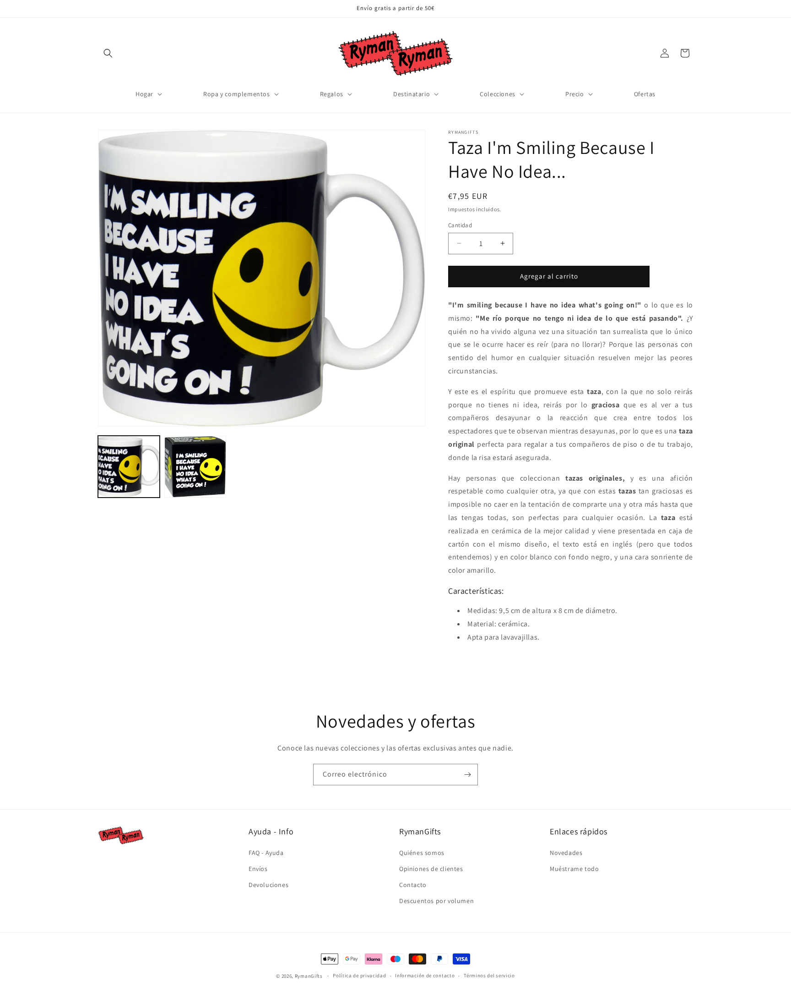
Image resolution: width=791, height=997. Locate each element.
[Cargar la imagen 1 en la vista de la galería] (129, 467)
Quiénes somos (421, 853)
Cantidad (460, 225)
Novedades (566, 853)
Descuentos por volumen (436, 901)
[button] (108, 53)
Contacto (413, 885)
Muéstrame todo (574, 869)
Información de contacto (425, 975)
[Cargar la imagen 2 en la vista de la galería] (195, 467)
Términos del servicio (489, 975)
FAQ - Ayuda (266, 853)
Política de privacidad (359, 975)
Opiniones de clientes (431, 869)
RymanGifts (309, 976)
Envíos (258, 869)
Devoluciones (268, 885)
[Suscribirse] (467, 774)
